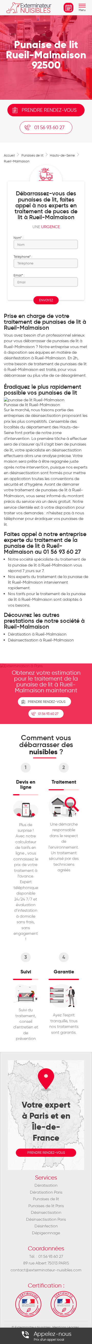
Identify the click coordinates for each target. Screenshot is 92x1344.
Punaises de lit (32, 155)
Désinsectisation (46, 1212)
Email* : (19, 275)
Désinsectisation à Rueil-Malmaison (41, 640)
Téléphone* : (23, 256)
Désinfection (46, 1226)
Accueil (9, 155)
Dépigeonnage (46, 1232)
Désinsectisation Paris (46, 1219)
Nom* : (18, 238)
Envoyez (46, 300)
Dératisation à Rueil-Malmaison (37, 634)
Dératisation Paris (46, 1192)
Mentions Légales (65, 1327)
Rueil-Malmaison (16, 161)
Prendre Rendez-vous (46, 701)
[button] (82, 10)
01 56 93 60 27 (49, 127)
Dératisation (45, 1185)
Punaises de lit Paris (46, 1205)
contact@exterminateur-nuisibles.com (46, 1270)
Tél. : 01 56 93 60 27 (46, 1256)
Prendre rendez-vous (49, 110)
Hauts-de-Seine (62, 155)
